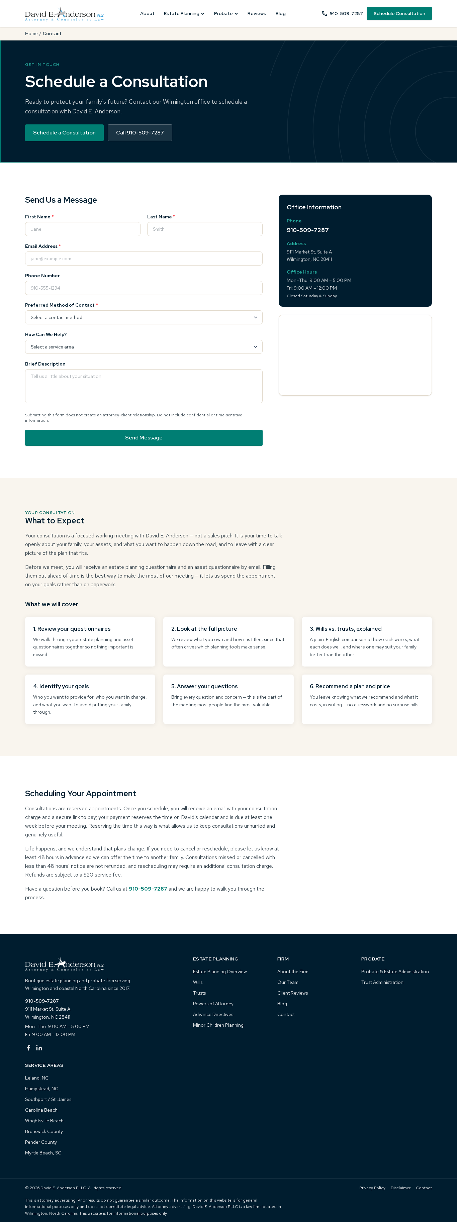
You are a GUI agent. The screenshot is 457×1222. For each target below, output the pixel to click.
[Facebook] (28, 1047)
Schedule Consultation (399, 13)
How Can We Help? (46, 334)
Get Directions (355, 411)
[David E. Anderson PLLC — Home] (64, 13)
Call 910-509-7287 (140, 132)
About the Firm (292, 972)
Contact (286, 1014)
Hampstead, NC (41, 1089)
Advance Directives (213, 1014)
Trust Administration (382, 982)
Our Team (287, 982)
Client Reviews (292, 993)
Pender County (41, 1142)
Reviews (257, 13)
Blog (281, 13)
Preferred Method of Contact (61, 305)
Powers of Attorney (213, 1004)
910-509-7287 (346, 13)
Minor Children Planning (218, 1025)
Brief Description (45, 364)
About (147, 13)
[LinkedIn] (39, 1047)
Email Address (43, 246)
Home (31, 33)
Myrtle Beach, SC (43, 1153)
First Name (39, 217)
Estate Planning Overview (220, 972)
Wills (197, 982)
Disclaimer (400, 1188)
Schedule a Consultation (64, 132)
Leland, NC (37, 1078)
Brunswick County (44, 1131)
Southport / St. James (48, 1099)
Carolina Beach (41, 1110)
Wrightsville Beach (44, 1121)
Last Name (161, 217)
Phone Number (42, 276)
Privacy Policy (372, 1188)
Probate (223, 13)
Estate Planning (181, 13)
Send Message (144, 437)
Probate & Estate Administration (395, 972)
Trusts (199, 993)
